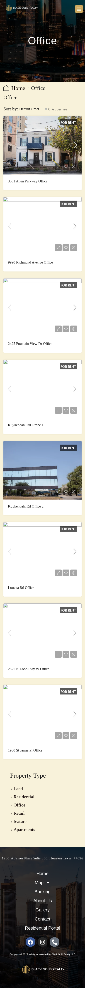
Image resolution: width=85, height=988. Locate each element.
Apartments (24, 829)
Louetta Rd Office (21, 588)
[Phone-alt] (54, 942)
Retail (19, 813)
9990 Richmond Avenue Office (30, 262)
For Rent (68, 122)
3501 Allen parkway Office (27, 181)
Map (39, 882)
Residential (24, 796)
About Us (42, 900)
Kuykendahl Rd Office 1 (26, 425)
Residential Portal (42, 928)
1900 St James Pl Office (25, 750)
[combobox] (33, 109)
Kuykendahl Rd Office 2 (26, 506)
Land (18, 788)
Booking (42, 891)
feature (20, 821)
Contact (42, 918)
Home (18, 88)
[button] (79, 9)
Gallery (42, 909)
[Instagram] (42, 942)
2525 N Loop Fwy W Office (28, 669)
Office (19, 804)
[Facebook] (30, 942)
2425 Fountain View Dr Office (30, 344)
